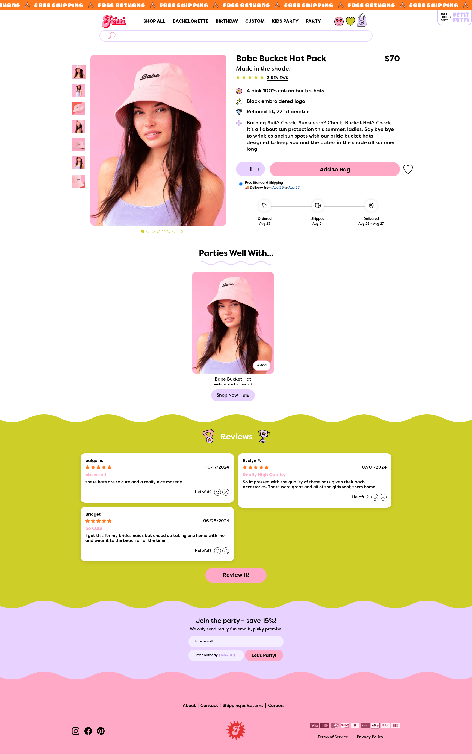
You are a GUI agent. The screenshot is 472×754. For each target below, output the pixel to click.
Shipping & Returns (243, 706)
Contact (209, 706)
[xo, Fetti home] (114, 21)
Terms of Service (333, 737)
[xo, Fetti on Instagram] (75, 732)
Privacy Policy (370, 737)
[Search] (113, 35)
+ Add (262, 365)
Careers (276, 706)
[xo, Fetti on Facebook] (88, 731)
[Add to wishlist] (408, 169)
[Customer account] (339, 21)
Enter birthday (206, 655)
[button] (181, 231)
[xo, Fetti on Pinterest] (101, 732)
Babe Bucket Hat (233, 379)
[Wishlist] (350, 21)
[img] (115, 468)
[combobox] (242, 36)
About (189, 706)
